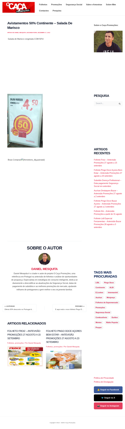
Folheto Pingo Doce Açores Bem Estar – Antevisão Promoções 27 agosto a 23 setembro (108, 173)
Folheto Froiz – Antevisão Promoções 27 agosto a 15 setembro (24, 335)
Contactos (44, 11)
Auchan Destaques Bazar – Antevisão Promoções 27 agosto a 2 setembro (108, 194)
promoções (19, 343)
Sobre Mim (111, 5)
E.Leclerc (99, 292)
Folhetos (43, 5)
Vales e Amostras (94, 5)
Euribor (115, 317)
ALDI (111, 287)
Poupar (99, 327)
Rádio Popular (112, 322)
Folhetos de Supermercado (107, 302)
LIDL (97, 283)
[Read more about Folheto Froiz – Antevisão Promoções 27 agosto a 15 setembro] (25, 356)
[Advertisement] (44, 67)
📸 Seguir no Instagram (108, 406)
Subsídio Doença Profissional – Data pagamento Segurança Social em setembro (107, 183)
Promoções (56, 5)
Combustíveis (101, 317)
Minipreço (111, 297)
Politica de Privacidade (104, 378)
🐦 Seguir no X (108, 398)
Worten (99, 322)
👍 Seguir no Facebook (108, 390)
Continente (100, 287)
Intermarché (113, 292)
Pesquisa (57, 11)
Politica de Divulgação (103, 382)
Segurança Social (74, 5)
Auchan (99, 297)
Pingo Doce (109, 283)
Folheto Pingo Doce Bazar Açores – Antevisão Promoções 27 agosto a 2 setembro (107, 204)
